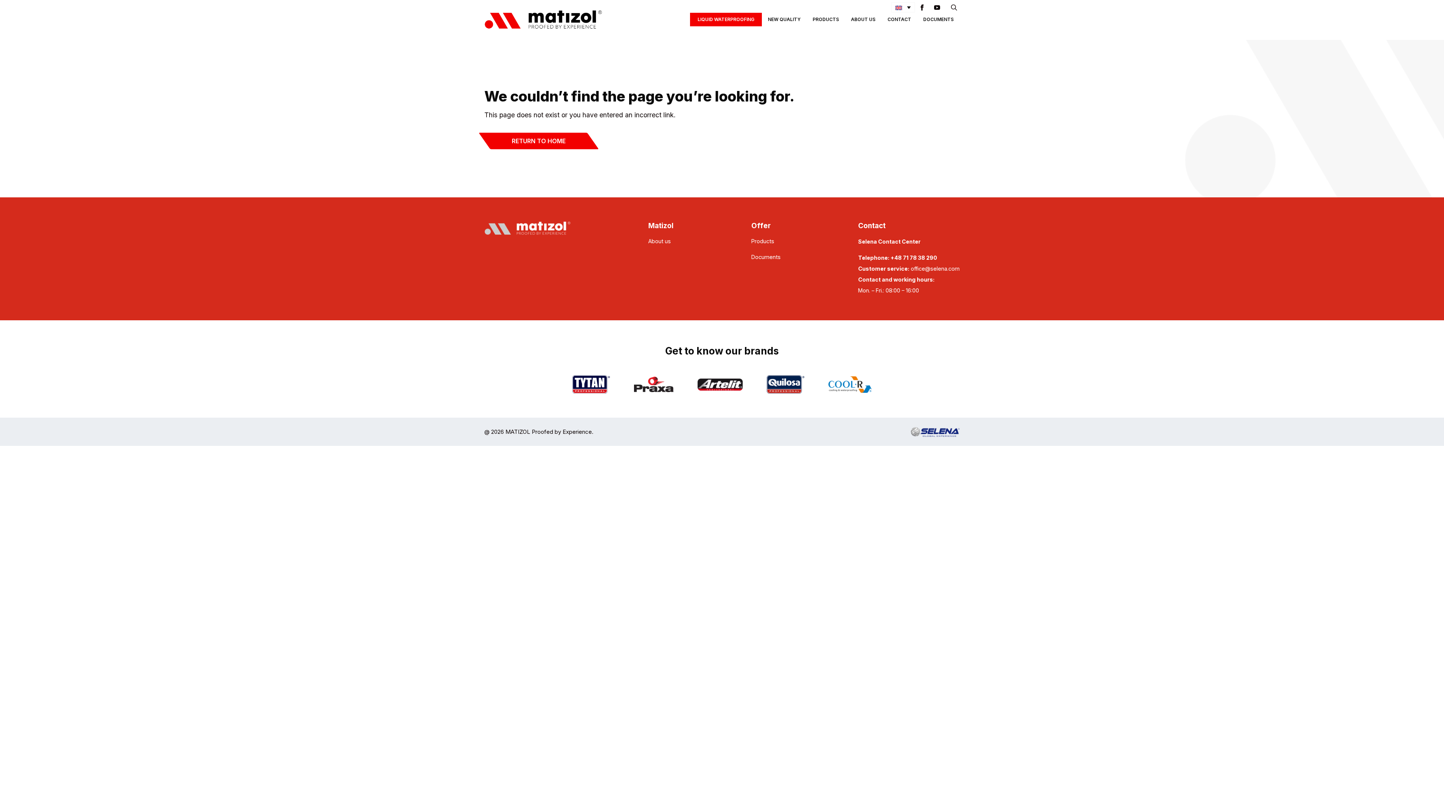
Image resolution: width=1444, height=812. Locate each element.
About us (659, 241)
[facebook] (922, 7)
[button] (903, 7)
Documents (938, 19)
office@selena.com (935, 268)
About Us (863, 19)
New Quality (784, 19)
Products (826, 19)
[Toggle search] (954, 7)
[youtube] (937, 7)
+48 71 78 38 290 (913, 258)
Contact (899, 19)
